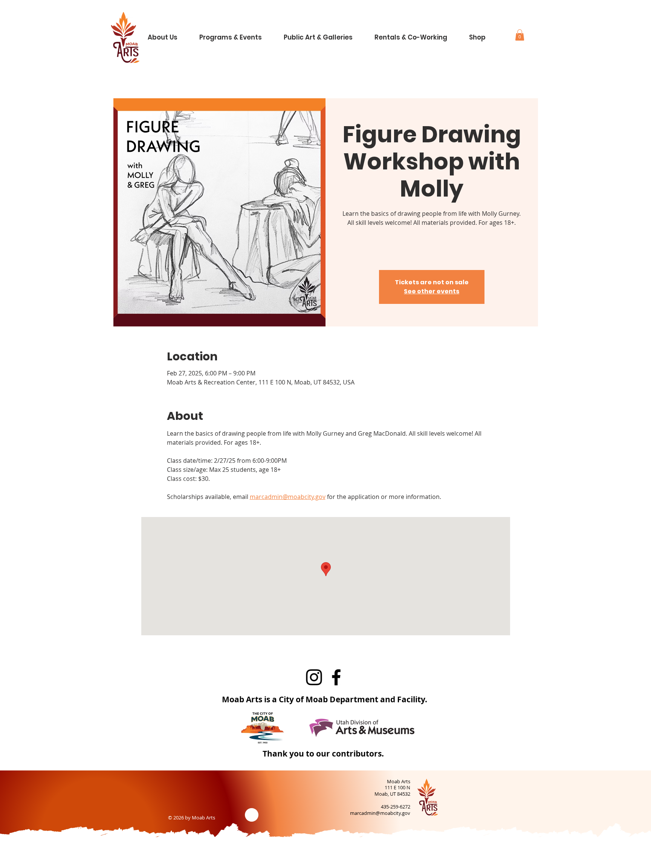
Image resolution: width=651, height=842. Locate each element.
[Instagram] (314, 677)
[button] (168, 34)
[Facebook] (336, 677)
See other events (431, 291)
